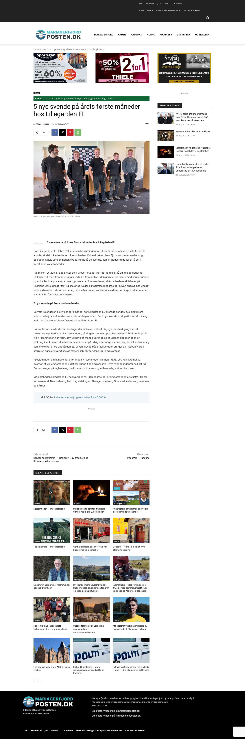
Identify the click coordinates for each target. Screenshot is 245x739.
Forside (37, 49)
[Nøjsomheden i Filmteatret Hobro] (52, 492)
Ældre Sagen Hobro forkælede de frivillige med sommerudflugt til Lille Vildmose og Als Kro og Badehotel (130, 588)
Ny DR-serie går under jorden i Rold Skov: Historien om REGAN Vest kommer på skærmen (192, 117)
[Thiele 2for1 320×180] (122, 81)
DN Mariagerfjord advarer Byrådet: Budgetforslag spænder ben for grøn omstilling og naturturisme (91, 588)
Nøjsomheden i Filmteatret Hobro (50, 509)
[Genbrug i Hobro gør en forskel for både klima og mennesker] (91, 530)
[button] (208, 18)
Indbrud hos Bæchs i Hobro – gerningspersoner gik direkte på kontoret (88, 670)
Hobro (46, 49)
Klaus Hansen (43, 124)
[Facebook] (55, 132)
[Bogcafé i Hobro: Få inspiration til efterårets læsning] (131, 530)
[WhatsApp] (77, 132)
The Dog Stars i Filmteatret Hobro (50, 547)
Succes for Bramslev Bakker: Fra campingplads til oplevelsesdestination (88, 629)
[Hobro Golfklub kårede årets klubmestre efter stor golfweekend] (52, 609)
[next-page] (41, 681)
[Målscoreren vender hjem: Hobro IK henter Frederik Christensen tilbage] (131, 609)
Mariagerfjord (120, 504)
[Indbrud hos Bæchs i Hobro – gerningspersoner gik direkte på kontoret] (91, 650)
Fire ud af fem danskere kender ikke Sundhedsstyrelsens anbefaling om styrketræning (192, 167)
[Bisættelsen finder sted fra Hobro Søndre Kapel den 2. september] (91, 492)
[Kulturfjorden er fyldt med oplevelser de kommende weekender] (131, 492)
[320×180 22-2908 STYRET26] (184, 81)
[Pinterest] (70, 132)
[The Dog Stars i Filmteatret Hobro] (52, 530)
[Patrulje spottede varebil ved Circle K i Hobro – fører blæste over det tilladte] (131, 650)
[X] (62, 132)
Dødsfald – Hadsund (138, 457)
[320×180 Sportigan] (60, 81)
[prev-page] (36, 681)
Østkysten (118, 580)
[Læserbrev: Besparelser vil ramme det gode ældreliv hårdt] (52, 568)
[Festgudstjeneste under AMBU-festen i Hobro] (52, 650)
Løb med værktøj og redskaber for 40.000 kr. (80, 397)
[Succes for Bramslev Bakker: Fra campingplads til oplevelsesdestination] (91, 609)
